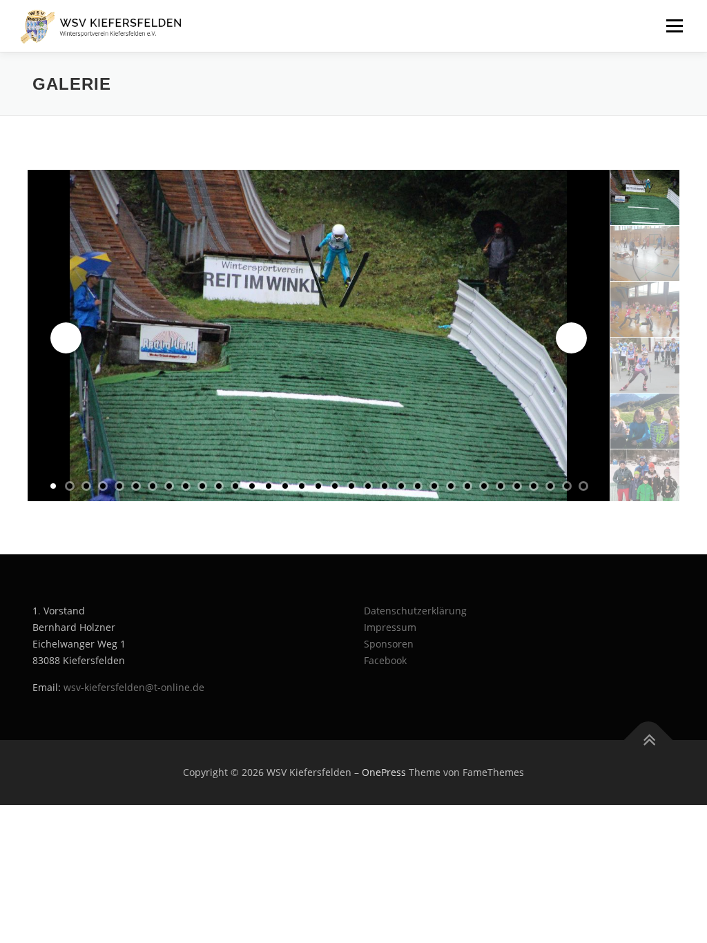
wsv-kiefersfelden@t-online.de (134, 687)
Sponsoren (389, 643)
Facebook (385, 660)
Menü (674, 25)
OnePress (384, 772)
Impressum (390, 627)
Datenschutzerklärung (415, 610)
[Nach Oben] (648, 740)
